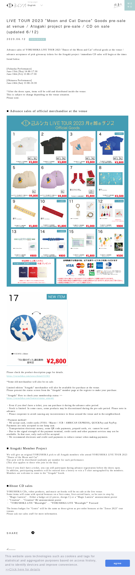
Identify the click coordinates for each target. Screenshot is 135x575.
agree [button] (118, 563)
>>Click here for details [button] (23, 569)
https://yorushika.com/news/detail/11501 (28, 376)
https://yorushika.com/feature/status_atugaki (30, 398)
